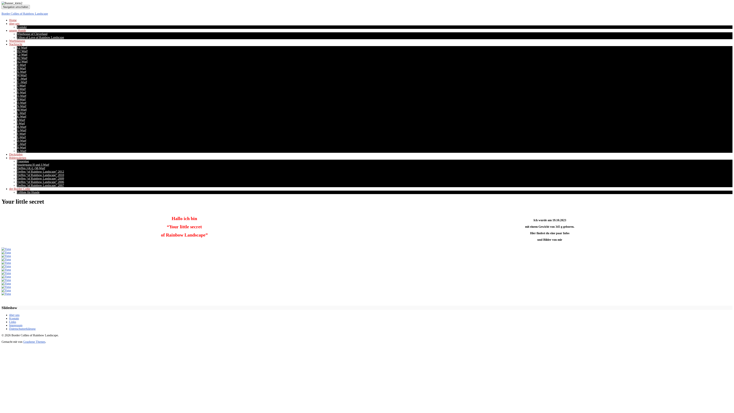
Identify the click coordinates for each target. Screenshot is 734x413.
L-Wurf (21, 113)
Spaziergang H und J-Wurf (33, 164)
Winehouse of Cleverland (32, 34)
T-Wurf (21, 85)
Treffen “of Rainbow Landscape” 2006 (40, 182)
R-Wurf (21, 92)
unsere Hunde (17, 30)
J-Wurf (21, 120)
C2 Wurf (22, 54)
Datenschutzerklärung (22, 328)
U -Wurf (22, 82)
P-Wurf (21, 99)
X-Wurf (21, 71)
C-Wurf (21, 144)
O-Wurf (21, 102)
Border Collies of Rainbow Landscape (25, 13)
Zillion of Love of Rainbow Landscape (40, 37)
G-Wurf (21, 130)
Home (13, 20)
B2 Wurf (22, 58)
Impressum (15, 325)
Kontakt (22, 27)
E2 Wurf (22, 47)
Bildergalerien (17, 157)
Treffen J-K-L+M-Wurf (31, 168)
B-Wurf (21, 147)
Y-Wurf (21, 68)
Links (12, 322)
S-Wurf (21, 89)
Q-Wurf (21, 96)
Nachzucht (15, 44)
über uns (14, 23)
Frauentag (23, 161)
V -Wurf (22, 78)
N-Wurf (21, 106)
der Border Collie (19, 188)
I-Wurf (21, 123)
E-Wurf (21, 137)
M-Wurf (22, 109)
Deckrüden (16, 154)
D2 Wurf (22, 51)
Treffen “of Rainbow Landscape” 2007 (40, 185)
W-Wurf (22, 75)
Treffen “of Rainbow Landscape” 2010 (40, 175)
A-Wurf (21, 151)
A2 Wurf (22, 61)
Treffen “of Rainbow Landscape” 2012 (40, 171)
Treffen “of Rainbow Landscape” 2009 (40, 178)
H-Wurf (21, 126)
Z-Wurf (21, 65)
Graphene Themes (34, 341)
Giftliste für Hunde (28, 192)
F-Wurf (21, 133)
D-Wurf (21, 140)
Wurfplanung (17, 40)
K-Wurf (21, 116)
